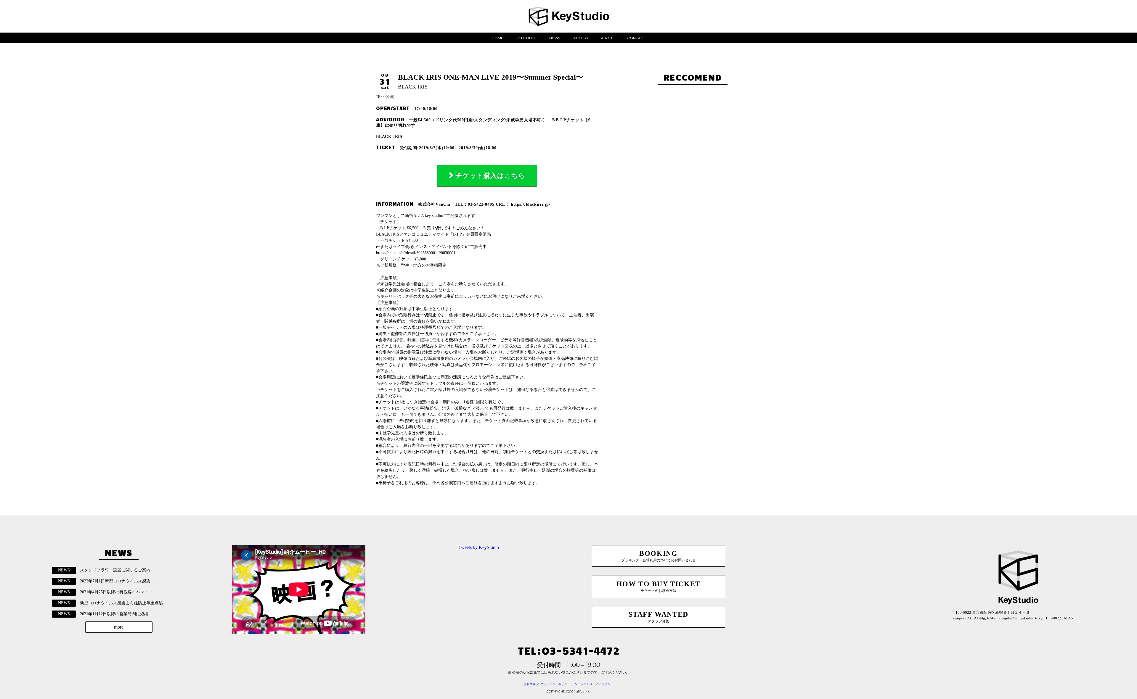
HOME (497, 38)
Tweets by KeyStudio (478, 547)
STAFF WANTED (658, 617)
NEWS (554, 38)
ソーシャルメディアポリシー (594, 684)
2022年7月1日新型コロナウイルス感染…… (119, 581)
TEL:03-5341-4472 (568, 650)
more (118, 626)
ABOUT (607, 38)
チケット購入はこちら (490, 175)
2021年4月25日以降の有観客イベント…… (118, 592)
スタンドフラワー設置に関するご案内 (115, 570)
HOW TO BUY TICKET (658, 586)
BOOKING (658, 556)
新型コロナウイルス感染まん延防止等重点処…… (125, 603)
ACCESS (580, 38)
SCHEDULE (526, 38)
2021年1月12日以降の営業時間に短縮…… (118, 614)
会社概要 (530, 684)
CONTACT (636, 38)
